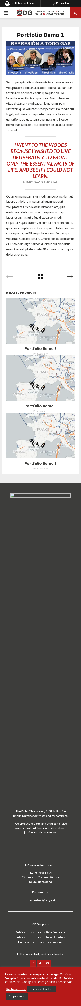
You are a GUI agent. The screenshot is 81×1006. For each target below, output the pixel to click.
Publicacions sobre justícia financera (40, 932)
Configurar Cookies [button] (41, 989)
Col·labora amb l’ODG (24, 3)
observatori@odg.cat (40, 900)
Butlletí (65, 3)
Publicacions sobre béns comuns (40, 942)
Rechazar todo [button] (16, 989)
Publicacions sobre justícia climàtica (40, 937)
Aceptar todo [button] (17, 996)
